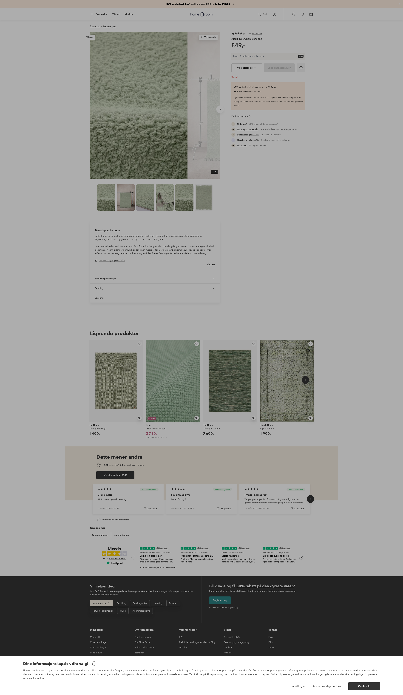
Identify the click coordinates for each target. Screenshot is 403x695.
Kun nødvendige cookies (326, 686)
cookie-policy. (36, 678)
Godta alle (364, 686)
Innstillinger (298, 686)
